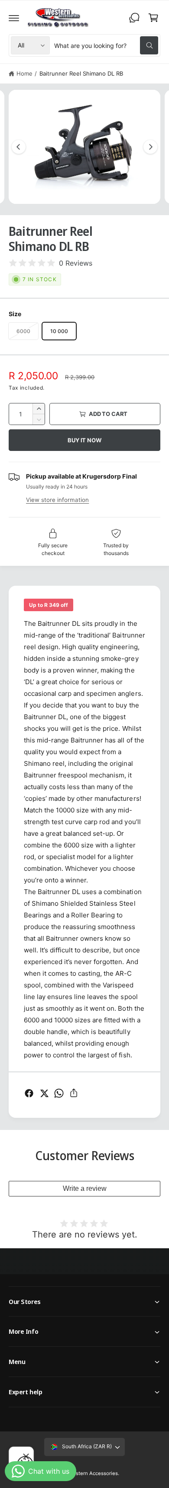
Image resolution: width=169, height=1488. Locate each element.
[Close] (26, 1456)
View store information (57, 499)
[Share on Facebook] (29, 1093)
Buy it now (84, 440)
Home (24, 73)
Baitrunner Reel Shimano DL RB (81, 73)
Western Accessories (93, 1473)
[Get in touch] (134, 17)
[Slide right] (150, 147)
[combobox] (106, 45)
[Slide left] (19, 147)
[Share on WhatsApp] (59, 1093)
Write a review (85, 1188)
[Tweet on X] (44, 1093)
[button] (13, 17)
